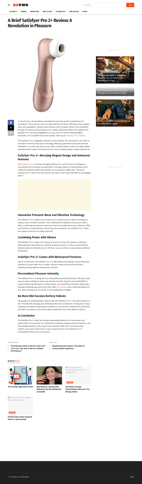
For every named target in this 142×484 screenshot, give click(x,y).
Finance (24, 12)
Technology (61, 12)
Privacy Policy (25, 477)
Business (13, 12)
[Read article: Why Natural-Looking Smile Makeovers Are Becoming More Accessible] (49, 375)
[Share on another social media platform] (11, 133)
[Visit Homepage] (20, 5)
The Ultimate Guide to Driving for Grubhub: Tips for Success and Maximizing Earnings (112, 78)
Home (132, 477)
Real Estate (47, 12)
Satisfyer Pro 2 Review (76, 136)
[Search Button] (130, 5)
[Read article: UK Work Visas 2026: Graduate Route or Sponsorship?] (20, 405)
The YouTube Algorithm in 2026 (20, 387)
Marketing (34, 12)
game (99, 101)
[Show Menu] (9, 5)
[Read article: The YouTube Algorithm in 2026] (20, 375)
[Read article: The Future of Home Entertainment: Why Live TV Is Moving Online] (78, 375)
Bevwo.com (15, 477)
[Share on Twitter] (11, 127)
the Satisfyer (61, 287)
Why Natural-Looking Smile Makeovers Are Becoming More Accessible (49, 389)
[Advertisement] (54, 194)
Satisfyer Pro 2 (27, 164)
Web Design (74, 12)
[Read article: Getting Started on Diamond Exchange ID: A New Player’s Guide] (115, 113)
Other (84, 12)
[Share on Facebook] (11, 122)
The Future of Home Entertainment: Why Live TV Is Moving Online (77, 389)
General (12, 382)
